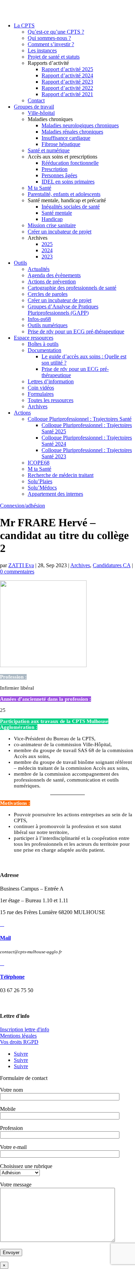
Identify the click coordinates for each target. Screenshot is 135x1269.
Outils (20, 263)
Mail (5, 938)
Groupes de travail (34, 107)
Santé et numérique (49, 150)
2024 (47, 250)
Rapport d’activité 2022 (67, 88)
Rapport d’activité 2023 (67, 82)
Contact (36, 100)
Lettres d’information (51, 381)
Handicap (52, 219)
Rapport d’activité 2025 (67, 69)
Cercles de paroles (48, 294)
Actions (22, 413)
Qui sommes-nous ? (49, 38)
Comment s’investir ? (51, 44)
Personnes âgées (59, 175)
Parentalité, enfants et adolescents (64, 194)
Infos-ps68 (39, 319)
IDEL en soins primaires (68, 182)
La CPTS (24, 25)
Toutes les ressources (50, 400)
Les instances (42, 50)
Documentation (44, 350)
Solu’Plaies (40, 481)
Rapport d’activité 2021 (67, 94)
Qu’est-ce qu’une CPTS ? (56, 32)
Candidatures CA (111, 565)
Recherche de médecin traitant (60, 475)
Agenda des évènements (54, 275)
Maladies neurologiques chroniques (80, 125)
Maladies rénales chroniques (72, 132)
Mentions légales (18, 1036)
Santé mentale (57, 213)
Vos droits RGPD (19, 1042)
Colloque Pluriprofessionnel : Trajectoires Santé (80, 419)
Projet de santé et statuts (54, 57)
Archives (37, 406)
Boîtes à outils (43, 344)
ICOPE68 (39, 463)
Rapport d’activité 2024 (67, 75)
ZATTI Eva (21, 565)
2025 (47, 244)
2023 (47, 256)
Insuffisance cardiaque (66, 138)
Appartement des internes (55, 494)
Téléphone (12, 977)
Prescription (55, 169)
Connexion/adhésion (22, 506)
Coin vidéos (41, 388)
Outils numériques (48, 325)
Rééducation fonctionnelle (70, 163)
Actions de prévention (52, 281)
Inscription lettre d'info (24, 1029)
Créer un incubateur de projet (59, 232)
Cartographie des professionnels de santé (72, 288)
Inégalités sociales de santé (71, 207)
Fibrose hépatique (61, 144)
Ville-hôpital (41, 113)
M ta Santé (39, 188)
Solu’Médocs (42, 488)
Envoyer (11, 1252)
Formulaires (41, 394)
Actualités (39, 269)
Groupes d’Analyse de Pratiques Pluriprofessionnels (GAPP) (63, 310)
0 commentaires (17, 571)
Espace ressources (33, 338)
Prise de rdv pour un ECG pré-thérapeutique (76, 331)
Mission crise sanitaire (52, 225)
